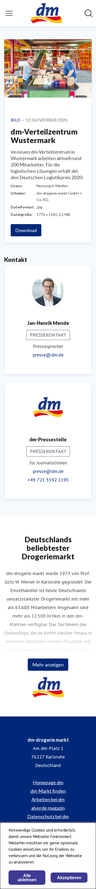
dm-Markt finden (48, 791)
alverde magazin (48, 808)
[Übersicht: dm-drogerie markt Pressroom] (46, 13)
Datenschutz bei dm (48, 816)
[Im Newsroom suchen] (88, 13)
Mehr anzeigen (48, 665)
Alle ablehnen (27, 877)
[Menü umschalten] (9, 13)
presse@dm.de (48, 355)
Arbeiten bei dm (48, 799)
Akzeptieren (69, 877)
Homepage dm (48, 782)
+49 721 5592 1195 (48, 480)
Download (26, 230)
